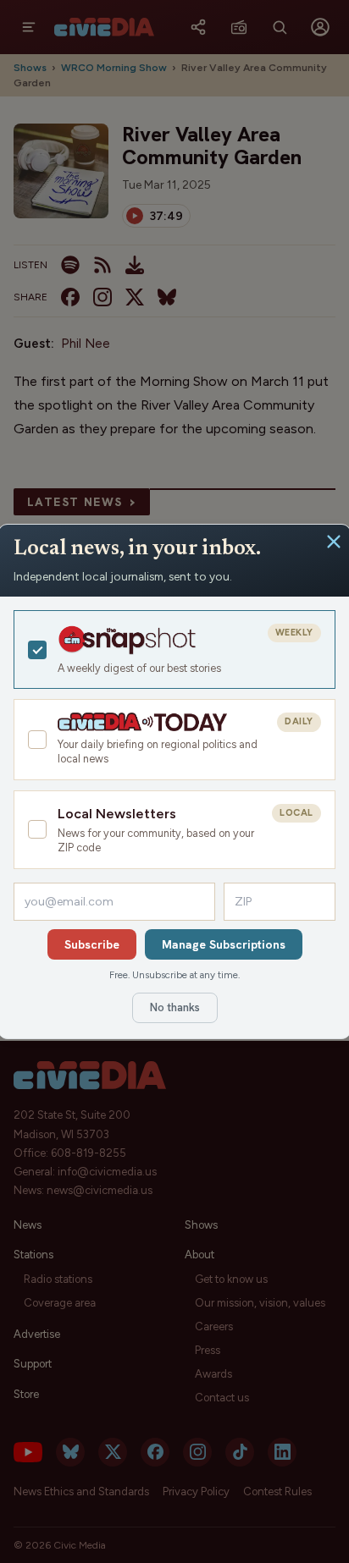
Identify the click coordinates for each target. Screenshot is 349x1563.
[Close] (333, 541)
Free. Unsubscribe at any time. (174, 975)
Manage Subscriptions (223, 944)
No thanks (175, 1007)
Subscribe (91, 944)
